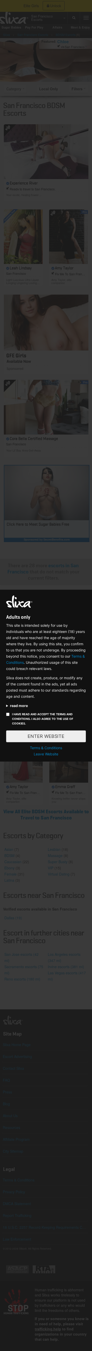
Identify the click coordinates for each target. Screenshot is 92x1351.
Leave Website (46, 754)
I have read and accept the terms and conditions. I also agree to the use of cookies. (42, 718)
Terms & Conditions (46, 748)
